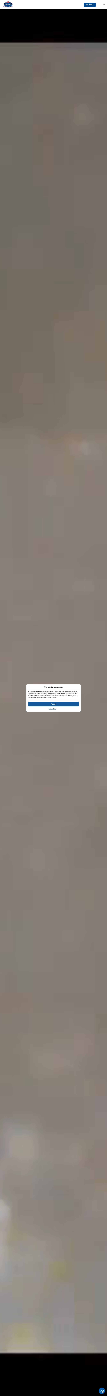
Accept (53, 704)
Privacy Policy (52, 709)
